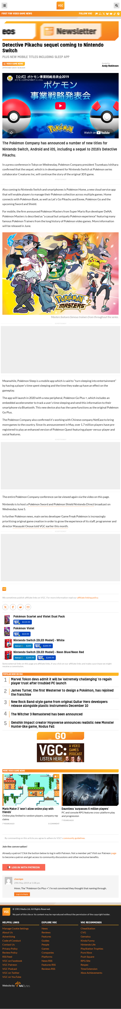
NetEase (98, 419)
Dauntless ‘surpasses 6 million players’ (85, 809)
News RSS (47, 960)
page (113, 853)
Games (45, 948)
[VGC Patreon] (96, 13)
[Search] (116, 5)
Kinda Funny (88, 940)
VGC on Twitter (10, 972)
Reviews (46, 932)
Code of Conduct (11, 940)
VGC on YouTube (11, 976)
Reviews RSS (48, 968)
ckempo (18, 878)
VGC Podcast (9, 968)
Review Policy (9, 952)
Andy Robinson (110, 66)
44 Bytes (22, 984)
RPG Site (85, 960)
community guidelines (74, 838)
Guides (45, 940)
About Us (7, 932)
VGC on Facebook (12, 960)
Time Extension (89, 968)
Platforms (47, 956)
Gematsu (86, 936)
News (45, 928)
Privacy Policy (9, 948)
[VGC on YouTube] (111, 13)
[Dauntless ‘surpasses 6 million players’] (90, 790)
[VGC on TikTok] (114, 13)
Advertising (8, 936)
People (45, 944)
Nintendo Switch (79, 169)
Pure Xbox (86, 952)
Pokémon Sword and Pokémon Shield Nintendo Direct (61, 504)
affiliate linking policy (87, 597)
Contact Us (8, 944)
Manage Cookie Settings (15, 928)
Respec (84, 964)
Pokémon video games (77, 221)
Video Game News (14, 64)
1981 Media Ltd (22, 909)
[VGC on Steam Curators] (118, 13)
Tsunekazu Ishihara (106, 164)
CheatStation (88, 928)
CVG (83, 932)
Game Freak (68, 516)
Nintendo (8, 504)
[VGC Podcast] (100, 13)
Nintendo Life (88, 944)
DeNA (108, 211)
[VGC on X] (104, 13)
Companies (48, 952)
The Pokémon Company (16, 419)
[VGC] (60, 5)
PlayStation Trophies (92, 948)
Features (46, 936)
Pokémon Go (93, 199)
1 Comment (53, 823)
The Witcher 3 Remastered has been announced (47, 714)
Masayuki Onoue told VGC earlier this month (40, 526)
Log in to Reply (22, 894)
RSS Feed (7, 956)
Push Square (87, 956)
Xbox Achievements (91, 972)
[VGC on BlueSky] (107, 13)
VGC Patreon (9, 964)
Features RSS (49, 964)
